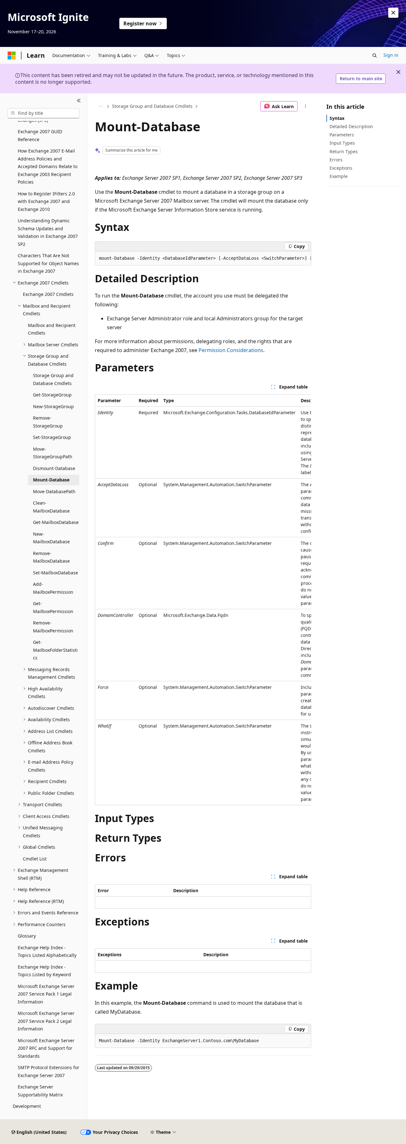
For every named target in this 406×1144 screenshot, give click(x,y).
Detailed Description (351, 126)
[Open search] (374, 55)
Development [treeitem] (27, 1106)
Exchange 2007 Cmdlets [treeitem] (48, 294)
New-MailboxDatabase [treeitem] (51, 538)
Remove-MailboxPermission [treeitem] (53, 627)
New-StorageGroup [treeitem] (53, 406)
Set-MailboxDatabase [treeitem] (55, 573)
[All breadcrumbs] (100, 106)
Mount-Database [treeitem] (51, 480)
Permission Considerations (231, 350)
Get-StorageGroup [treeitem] (52, 395)
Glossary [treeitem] (27, 936)
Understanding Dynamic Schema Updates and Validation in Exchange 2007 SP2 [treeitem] (48, 232)
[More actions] (305, 106)
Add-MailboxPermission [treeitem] (53, 588)
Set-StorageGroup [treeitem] (52, 437)
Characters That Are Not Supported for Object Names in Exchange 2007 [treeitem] (48, 263)
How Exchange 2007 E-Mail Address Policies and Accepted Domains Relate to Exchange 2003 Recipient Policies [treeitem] (47, 166)
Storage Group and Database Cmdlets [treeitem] (53, 379)
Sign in (390, 55)
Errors (336, 160)
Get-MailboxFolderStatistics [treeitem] (55, 650)
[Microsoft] (12, 55)
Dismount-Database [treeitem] (54, 468)
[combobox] (43, 113)
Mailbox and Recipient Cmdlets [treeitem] (51, 329)
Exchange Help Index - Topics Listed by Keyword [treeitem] (44, 971)
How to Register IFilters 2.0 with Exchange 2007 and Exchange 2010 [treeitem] (46, 201)
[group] (203, 258)
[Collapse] (78, 101)
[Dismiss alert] (393, 13)
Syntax (337, 118)
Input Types (342, 143)
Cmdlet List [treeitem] (35, 859)
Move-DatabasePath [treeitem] (54, 491)
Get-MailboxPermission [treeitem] (53, 607)
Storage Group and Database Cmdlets (152, 106)
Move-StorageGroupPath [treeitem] (52, 453)
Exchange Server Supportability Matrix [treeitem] (40, 1091)
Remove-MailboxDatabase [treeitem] (51, 557)
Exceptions (341, 168)
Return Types (344, 151)
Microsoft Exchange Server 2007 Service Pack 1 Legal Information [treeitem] (46, 994)
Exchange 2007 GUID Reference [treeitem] (40, 135)
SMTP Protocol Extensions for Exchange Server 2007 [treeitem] (48, 1071)
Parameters (342, 135)
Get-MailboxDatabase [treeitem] (56, 522)
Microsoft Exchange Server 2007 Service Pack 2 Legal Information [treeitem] (46, 1021)
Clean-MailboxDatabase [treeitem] (51, 507)
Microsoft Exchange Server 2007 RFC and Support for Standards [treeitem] (46, 1048)
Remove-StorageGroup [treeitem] (48, 422)
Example (339, 176)
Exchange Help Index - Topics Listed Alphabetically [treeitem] (47, 951)
